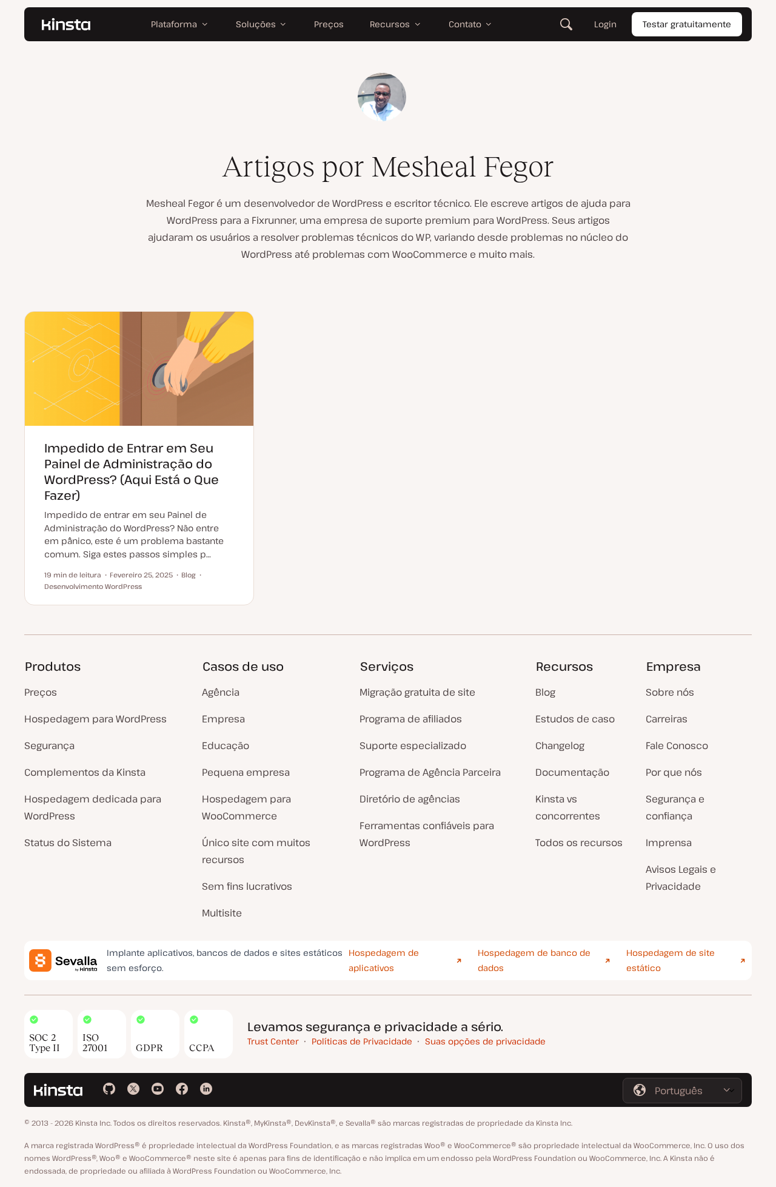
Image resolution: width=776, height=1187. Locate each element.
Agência (220, 692)
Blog (545, 692)
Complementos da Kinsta (85, 772)
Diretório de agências (410, 798)
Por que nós (674, 772)
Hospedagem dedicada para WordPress (92, 807)
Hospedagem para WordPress (95, 718)
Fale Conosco (677, 745)
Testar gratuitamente (687, 24)
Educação (225, 745)
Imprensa (669, 842)
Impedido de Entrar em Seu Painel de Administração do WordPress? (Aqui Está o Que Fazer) (131, 471)
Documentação (572, 772)
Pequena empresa (246, 772)
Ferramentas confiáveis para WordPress (427, 834)
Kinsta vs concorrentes (567, 807)
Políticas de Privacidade (362, 1041)
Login (605, 24)
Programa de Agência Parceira (430, 772)
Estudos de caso (575, 718)
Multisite (222, 913)
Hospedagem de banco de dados (534, 960)
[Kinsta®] (66, 24)
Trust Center (273, 1041)
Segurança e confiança (675, 807)
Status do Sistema (68, 842)
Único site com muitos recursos (256, 851)
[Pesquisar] (566, 24)
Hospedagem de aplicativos (384, 960)
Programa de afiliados (411, 718)
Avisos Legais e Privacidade (681, 878)
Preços (40, 692)
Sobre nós (670, 692)
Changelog (559, 745)
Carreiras (666, 718)
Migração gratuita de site (417, 692)
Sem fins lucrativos (247, 886)
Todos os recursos (579, 842)
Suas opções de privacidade (485, 1041)
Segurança (49, 745)
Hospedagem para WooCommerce (246, 807)
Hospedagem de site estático (670, 960)
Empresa (223, 718)
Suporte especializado (413, 745)
